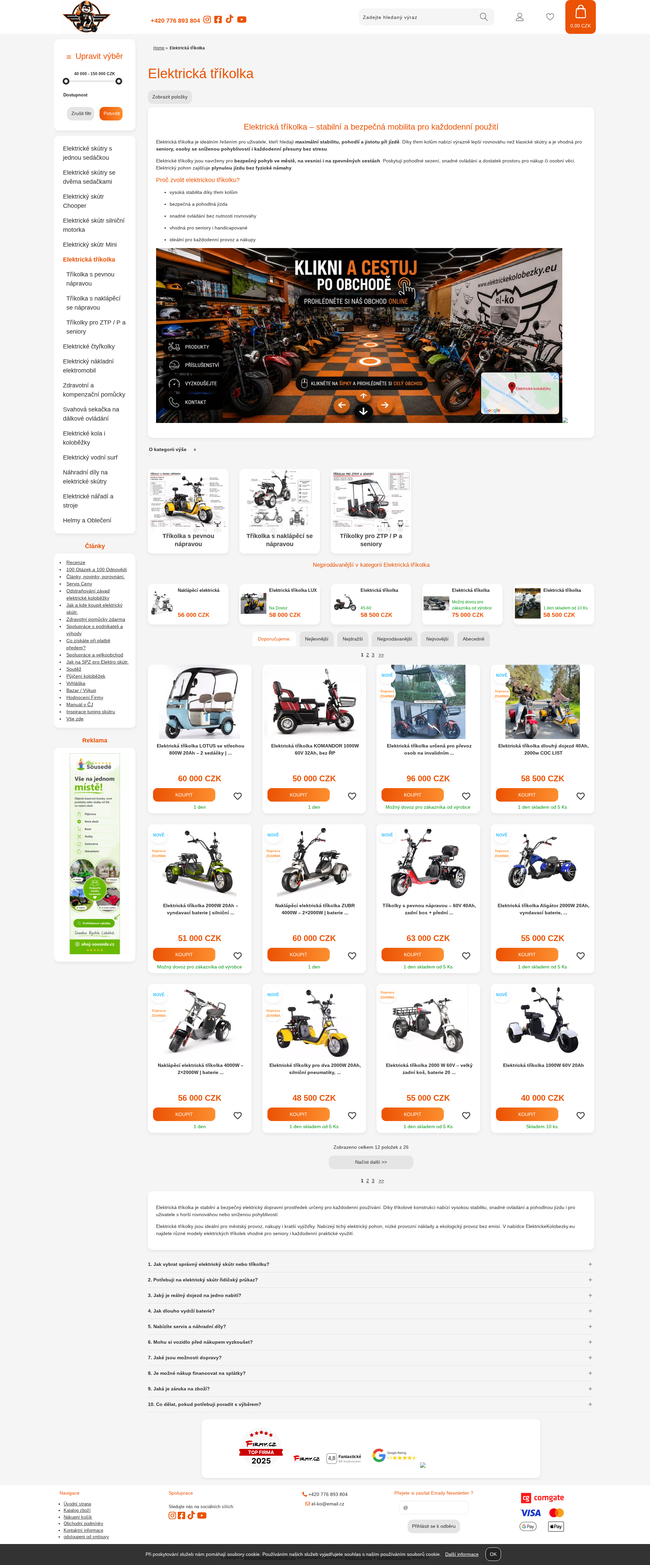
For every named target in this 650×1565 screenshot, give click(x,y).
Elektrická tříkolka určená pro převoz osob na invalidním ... (429, 749)
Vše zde (75, 718)
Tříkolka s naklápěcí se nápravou (279, 540)
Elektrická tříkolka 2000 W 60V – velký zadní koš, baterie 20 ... (429, 1069)
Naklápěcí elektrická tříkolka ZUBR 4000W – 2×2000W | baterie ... (315, 909)
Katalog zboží (77, 1510)
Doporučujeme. (274, 639)
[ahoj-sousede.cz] (95, 952)
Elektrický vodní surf (90, 457)
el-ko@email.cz (327, 1503)
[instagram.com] (207, 21)
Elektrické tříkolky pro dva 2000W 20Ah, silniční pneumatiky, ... (315, 1069)
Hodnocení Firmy (84, 697)
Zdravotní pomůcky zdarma (95, 619)
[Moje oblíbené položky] (550, 17)
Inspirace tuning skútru (90, 711)
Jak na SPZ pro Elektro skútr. (97, 662)
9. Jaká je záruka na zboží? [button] (179, 1388)
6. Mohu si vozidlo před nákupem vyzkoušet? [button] (200, 1342)
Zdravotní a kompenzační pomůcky (94, 390)
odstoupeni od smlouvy (86, 1536)
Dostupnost (75, 94)
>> (381, 654)
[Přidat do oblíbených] (238, 796)
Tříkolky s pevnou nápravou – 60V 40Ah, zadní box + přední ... (429, 909)
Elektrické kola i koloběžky (84, 438)
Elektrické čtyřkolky (89, 346)
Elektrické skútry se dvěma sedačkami (89, 177)
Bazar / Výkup (81, 690)
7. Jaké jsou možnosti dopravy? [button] (185, 1357)
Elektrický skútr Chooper (83, 201)
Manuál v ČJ (79, 704)
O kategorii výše (168, 449)
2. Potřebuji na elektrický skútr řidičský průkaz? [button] (203, 1279)
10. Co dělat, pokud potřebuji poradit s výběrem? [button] (204, 1404)
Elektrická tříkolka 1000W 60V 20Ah (543, 1065)
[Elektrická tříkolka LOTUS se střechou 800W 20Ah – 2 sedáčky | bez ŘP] (199, 702)
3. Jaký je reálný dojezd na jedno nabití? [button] (194, 1295)
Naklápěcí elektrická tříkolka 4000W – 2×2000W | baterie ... (200, 1069)
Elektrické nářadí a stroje (88, 501)
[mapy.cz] (462, 1466)
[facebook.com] (218, 21)
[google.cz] (395, 1466)
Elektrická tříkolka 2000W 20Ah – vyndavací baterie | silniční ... (200, 909)
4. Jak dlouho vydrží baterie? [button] (181, 1311)
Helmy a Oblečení (87, 520)
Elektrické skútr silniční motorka (94, 225)
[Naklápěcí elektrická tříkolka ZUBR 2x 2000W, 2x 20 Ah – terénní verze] (162, 604)
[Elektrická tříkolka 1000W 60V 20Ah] (542, 1021)
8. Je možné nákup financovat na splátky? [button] (197, 1373)
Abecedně (473, 639)
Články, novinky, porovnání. (95, 576)
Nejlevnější (316, 639)
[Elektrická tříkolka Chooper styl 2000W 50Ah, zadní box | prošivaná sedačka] (436, 604)
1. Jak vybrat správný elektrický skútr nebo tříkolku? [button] (208, 1264)
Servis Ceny (79, 583)
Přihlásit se (519, 17)
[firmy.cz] (261, 1466)
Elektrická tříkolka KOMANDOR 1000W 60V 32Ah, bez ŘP (315, 749)
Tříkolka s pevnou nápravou (188, 540)
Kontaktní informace (83, 1530)
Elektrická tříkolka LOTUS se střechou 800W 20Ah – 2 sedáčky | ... (200, 749)
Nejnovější (437, 639)
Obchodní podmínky (83, 1523)
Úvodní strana (77, 1503)
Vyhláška (75, 683)
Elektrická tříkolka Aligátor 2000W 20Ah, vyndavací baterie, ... (543, 909)
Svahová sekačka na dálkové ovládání (91, 414)
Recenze (75, 562)
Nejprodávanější (394, 639)
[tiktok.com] (229, 22)
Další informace (462, 1554)
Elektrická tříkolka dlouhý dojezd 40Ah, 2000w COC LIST (543, 749)
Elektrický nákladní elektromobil (88, 366)
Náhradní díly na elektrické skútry (85, 477)
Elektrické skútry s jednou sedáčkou (87, 153)
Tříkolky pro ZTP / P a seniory (371, 540)
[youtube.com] (242, 21)
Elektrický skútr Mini (90, 244)
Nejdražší (353, 639)
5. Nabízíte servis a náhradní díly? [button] (187, 1326)
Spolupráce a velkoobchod (94, 654)
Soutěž (73, 669)
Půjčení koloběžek (85, 676)
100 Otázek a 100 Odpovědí (96, 569)
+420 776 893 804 (175, 20)
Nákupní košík (78, 1517)
